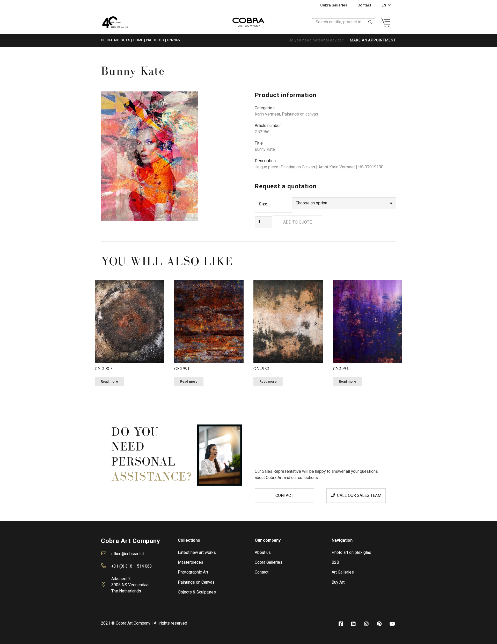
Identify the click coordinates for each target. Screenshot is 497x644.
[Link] (115, 22)
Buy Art (338, 582)
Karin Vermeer (267, 114)
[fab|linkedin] (353, 624)
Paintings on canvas (300, 114)
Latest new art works (197, 552)
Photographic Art (193, 572)
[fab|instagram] (366, 624)
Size (263, 204)
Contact (261, 572)
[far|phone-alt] (106, 566)
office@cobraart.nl (127, 553)
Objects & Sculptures (197, 592)
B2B (335, 562)
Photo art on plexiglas (351, 552)
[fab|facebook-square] (341, 624)
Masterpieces (190, 562)
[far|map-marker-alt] (106, 585)
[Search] (370, 22)
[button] (234, 99)
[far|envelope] (106, 554)
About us (263, 552)
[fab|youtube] (392, 624)
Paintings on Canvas (196, 582)
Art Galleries (343, 572)
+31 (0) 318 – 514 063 (131, 566)
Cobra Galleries (268, 562)
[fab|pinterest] (379, 624)
